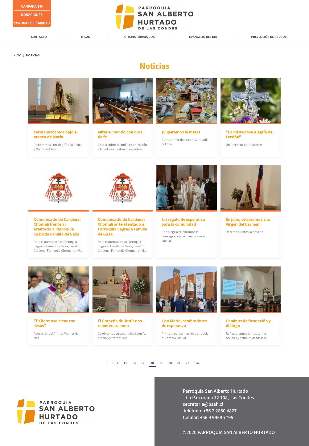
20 (170, 363)
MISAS (85, 36)
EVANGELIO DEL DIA (203, 36)
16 (134, 363)
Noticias (33, 55)
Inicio (17, 55)
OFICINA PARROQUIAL (139, 36)
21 (178, 363)
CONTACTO (39, 36)
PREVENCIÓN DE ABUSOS (269, 36)
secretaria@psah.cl (203, 404)
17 (142, 363)
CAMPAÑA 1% (32, 6)
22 (187, 363)
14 (116, 363)
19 (161, 363)
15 (125, 363)
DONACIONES (32, 14)
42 (197, 363)
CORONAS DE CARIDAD (32, 22)
